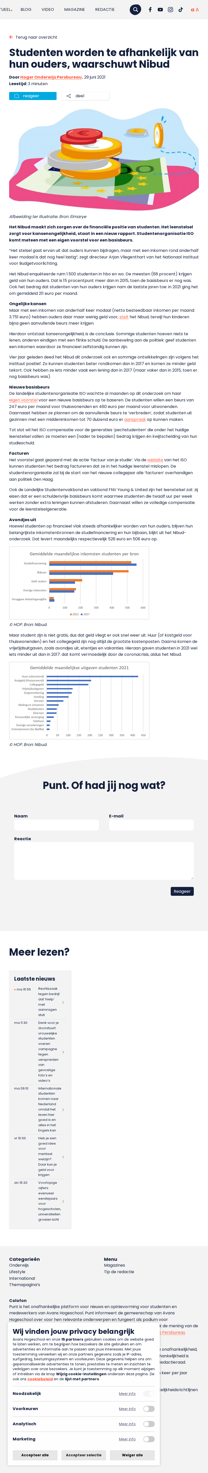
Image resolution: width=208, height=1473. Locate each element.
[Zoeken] (135, 9)
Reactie (22, 839)
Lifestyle (17, 1272)
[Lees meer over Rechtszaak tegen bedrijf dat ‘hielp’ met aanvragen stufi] (40, 1002)
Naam (21, 816)
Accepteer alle (35, 1455)
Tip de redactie (119, 1272)
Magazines (114, 1265)
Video (48, 9)
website (155, 460)
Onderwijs (19, 1265)
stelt (124, 317)
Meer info (127, 1393)
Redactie (105, 9)
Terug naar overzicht (36, 37)
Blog (26, 9)
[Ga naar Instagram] (170, 10)
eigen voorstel (23, 400)
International (22, 1278)
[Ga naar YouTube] (160, 10)
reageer (31, 96)
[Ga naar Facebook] (150, 10)
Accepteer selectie (83, 1455)
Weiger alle (132, 1455)
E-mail (116, 816)
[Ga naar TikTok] (181, 10)
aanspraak (135, 419)
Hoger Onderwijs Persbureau (51, 77)
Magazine (74, 9)
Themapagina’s (24, 1285)
